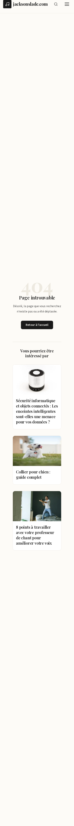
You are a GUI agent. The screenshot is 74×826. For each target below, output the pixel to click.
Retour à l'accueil (37, 325)
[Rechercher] (56, 4)
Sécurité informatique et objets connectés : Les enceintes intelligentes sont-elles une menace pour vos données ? (37, 411)
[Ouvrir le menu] (67, 4)
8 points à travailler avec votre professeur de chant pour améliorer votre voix (35, 535)
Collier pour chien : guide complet (33, 474)
